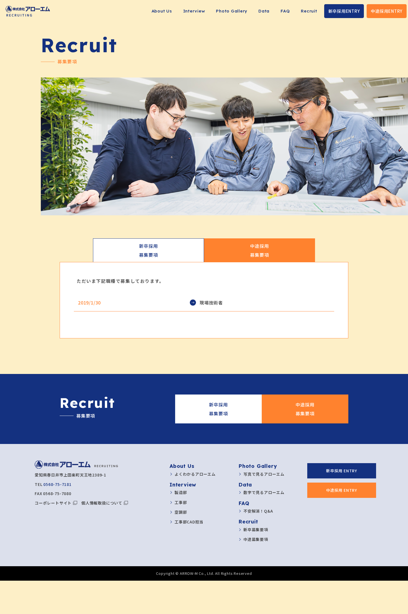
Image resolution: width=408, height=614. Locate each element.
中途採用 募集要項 (305, 409)
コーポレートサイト (53, 503)
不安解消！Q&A (258, 511)
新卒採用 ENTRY (341, 470)
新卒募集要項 (255, 529)
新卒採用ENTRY (344, 11)
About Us (162, 11)
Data (264, 11)
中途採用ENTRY (386, 11)
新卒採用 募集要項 (218, 409)
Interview (194, 11)
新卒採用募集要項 (148, 250)
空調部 (181, 512)
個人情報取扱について (101, 503)
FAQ (285, 11)
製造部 (181, 492)
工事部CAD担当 (189, 522)
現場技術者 (211, 302)
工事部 (181, 502)
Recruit (309, 11)
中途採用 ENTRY (341, 490)
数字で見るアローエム (263, 492)
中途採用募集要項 (259, 250)
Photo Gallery (231, 11)
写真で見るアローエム (263, 474)
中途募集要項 (255, 539)
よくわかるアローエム (195, 474)
